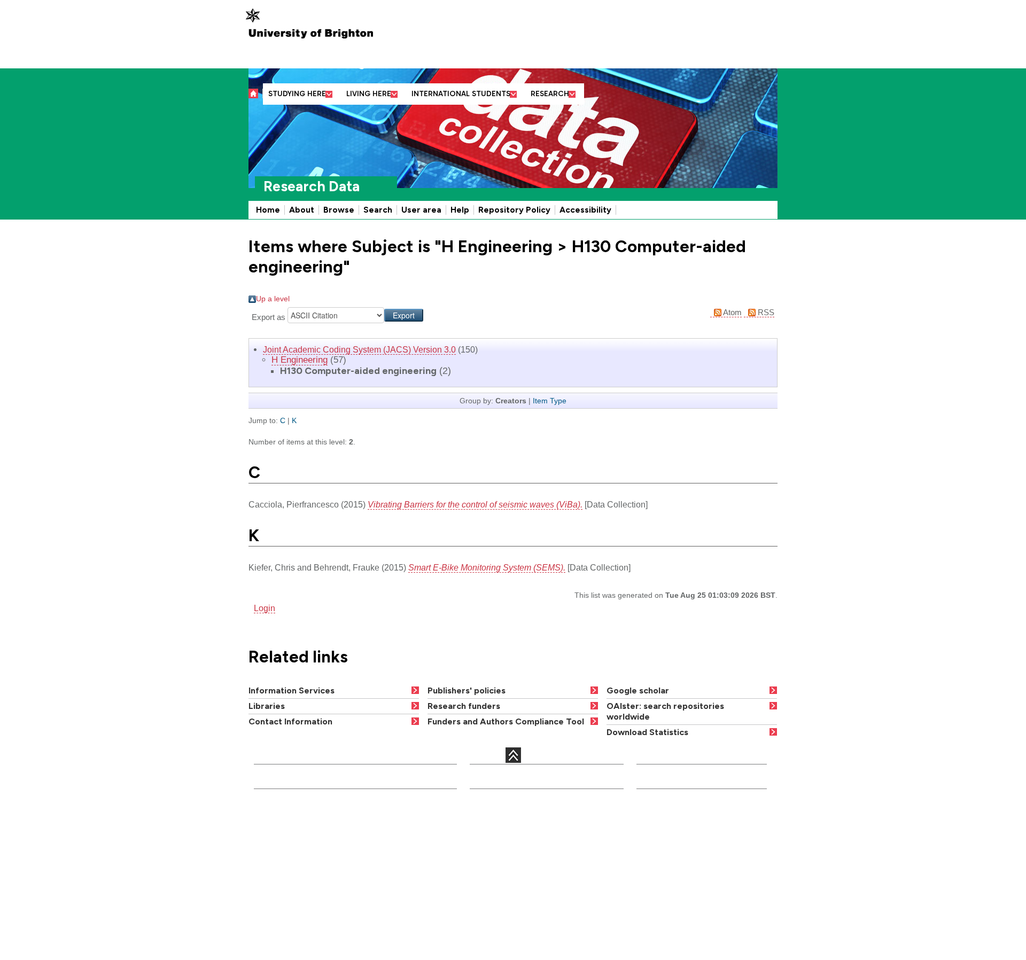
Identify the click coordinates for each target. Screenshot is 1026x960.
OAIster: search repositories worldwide (665, 711)
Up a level (273, 298)
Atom (731, 312)
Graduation (574, 885)
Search (377, 210)
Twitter (267, 901)
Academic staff (498, 833)
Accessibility (585, 210)
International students (460, 93)
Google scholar (638, 690)
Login (264, 608)
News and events (585, 861)
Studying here (297, 93)
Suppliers (655, 908)
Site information (582, 899)
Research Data (311, 186)
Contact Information (290, 721)
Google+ (307, 901)
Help (459, 210)
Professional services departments (400, 849)
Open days (491, 847)
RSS (765, 312)
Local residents (666, 922)
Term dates (574, 833)
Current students (668, 816)
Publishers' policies (467, 690)
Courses (487, 820)
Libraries (266, 706)
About (301, 210)
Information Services (291, 690)
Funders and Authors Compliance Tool (506, 721)
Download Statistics (647, 732)
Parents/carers (665, 857)
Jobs (480, 885)
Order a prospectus (492, 866)
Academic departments (403, 820)
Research (550, 93)
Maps (563, 847)
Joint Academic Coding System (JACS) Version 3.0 (359, 349)
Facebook (324, 890)
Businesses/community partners (696, 870)
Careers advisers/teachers (687, 843)
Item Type (549, 400)
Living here (368, 93)
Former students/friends (682, 895)
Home (268, 210)
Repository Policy (514, 210)
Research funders (464, 706)
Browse (338, 210)
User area (421, 210)
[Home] (255, 93)
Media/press (660, 829)
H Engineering (299, 360)
